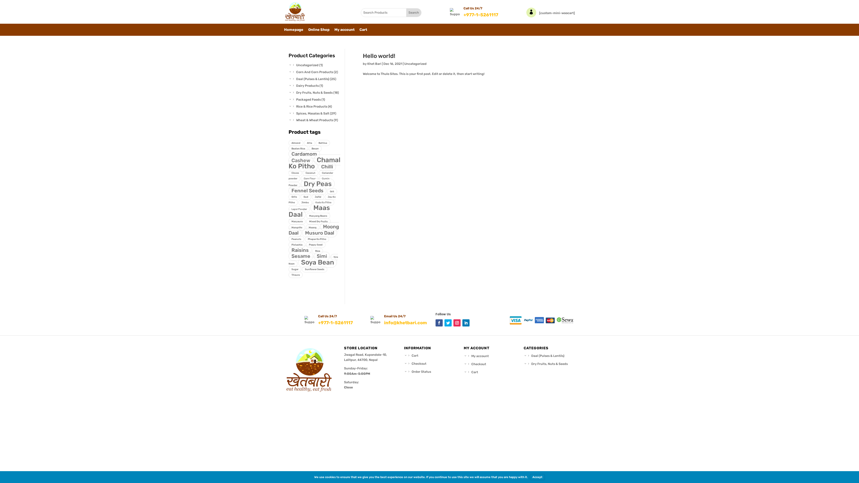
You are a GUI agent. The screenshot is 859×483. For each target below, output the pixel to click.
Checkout (419, 364)
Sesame (300, 256)
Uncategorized (415, 64)
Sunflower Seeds (314, 269)
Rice (317, 251)
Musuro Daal (319, 233)
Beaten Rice (298, 148)
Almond (295, 143)
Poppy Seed (316, 244)
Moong (313, 227)
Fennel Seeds (307, 190)
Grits (294, 196)
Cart (363, 30)
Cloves (295, 173)
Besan (315, 148)
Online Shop (319, 30)
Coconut (310, 173)
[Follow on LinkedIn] (466, 322)
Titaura (295, 274)
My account (344, 30)
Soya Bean (317, 262)
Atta (309, 143)
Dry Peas (318, 184)
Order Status (421, 372)
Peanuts (296, 239)
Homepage (293, 30)
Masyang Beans (318, 215)
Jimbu (305, 202)
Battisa (323, 143)
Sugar (294, 269)
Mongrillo (296, 227)
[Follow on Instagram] (457, 322)
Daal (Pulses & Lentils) (547, 356)
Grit (332, 191)
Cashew (300, 160)
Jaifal (318, 196)
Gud (306, 196)
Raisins (300, 250)
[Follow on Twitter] (448, 322)
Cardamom (304, 154)
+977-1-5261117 (481, 14)
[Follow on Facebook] (439, 322)
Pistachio (296, 244)
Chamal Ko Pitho (314, 163)
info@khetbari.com (405, 322)
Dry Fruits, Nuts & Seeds (549, 364)
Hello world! (379, 56)
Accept (537, 477)
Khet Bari (374, 64)
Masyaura (297, 221)
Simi (322, 256)
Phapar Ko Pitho (317, 239)
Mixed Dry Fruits (318, 221)
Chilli (327, 166)
